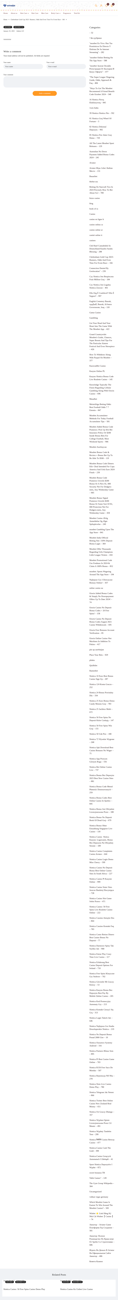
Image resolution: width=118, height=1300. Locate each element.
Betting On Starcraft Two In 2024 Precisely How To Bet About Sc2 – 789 (101, 190)
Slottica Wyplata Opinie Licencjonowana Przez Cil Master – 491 (100, 1123)
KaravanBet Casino (97, 366)
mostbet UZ (19, 27)
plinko (92, 660)
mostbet (8, 27)
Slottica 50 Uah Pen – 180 (100, 734)
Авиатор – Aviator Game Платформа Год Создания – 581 (101, 1227)
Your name (7, 62)
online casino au (96, 588)
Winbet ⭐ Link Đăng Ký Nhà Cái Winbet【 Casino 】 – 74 (101, 1216)
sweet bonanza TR (97, 1173)
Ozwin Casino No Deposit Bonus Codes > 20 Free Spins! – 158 (100, 610)
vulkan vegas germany (98, 1197)
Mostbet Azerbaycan (98, 447)
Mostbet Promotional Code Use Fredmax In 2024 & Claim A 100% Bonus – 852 (101, 563)
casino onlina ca (96, 224)
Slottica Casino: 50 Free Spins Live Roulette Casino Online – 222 (100, 910)
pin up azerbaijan (96, 649)
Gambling (93, 318)
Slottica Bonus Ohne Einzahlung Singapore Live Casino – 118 (100, 828)
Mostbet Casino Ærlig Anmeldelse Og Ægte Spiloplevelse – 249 (98, 521)
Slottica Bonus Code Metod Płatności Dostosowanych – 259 (101, 789)
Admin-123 (20, 31)
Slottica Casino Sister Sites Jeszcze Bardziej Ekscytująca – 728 (101, 890)
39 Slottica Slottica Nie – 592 (101, 113)
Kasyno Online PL (97, 371)
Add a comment (44, 93)
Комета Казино (96, 1261)
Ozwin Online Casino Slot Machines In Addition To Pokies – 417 (100, 641)
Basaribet (93, 176)
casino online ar (96, 230)
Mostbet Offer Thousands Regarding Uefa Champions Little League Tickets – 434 (101, 552)
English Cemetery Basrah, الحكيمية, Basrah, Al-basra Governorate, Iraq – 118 (100, 304)
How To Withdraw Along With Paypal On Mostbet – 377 (100, 357)
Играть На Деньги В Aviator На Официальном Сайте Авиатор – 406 (101, 1253)
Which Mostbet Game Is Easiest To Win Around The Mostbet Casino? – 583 (101, 1205)
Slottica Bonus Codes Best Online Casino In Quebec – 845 (100, 801)
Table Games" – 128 (97, 1178)
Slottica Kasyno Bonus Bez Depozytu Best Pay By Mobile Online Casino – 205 (101, 993)
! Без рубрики (95, 38)
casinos (92, 240)
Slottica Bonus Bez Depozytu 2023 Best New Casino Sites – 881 (101, 778)
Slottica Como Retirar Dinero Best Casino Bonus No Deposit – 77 (101, 937)
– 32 (91, 33)
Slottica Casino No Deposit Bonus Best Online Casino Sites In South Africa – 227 (100, 870)
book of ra (93, 209)
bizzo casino (94, 198)
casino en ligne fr (96, 219)
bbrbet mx (93, 181)
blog (91, 203)
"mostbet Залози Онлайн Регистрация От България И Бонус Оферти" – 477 (101, 69)
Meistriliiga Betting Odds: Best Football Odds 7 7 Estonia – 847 (100, 407)
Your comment (8, 75)
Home (5, 19)
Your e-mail (50, 62)
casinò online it (95, 235)
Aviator (92, 163)
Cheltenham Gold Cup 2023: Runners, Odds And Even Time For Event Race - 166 (38, 19)
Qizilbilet (93, 665)
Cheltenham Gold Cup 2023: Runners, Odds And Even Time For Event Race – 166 (101, 260)
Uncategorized (95, 1191)
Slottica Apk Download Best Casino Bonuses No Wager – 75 (101, 750)
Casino (92, 214)
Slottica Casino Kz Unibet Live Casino (76, 1289)
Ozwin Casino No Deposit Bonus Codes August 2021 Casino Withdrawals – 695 (100, 622)
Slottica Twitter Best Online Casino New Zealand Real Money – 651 (101, 1103)
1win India (93, 108)
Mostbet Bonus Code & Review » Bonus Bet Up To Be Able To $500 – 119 (101, 455)
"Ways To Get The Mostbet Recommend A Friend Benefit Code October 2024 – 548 (101, 91)
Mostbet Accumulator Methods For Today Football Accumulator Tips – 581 (101, 418)
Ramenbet (93, 671)
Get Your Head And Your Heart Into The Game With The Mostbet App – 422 (100, 326)
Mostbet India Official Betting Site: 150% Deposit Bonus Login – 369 (100, 541)
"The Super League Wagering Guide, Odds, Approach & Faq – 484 (101, 80)
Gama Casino (95, 312)
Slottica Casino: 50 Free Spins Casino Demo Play (24, 1289)
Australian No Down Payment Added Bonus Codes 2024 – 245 (101, 154)
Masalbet (93, 399)
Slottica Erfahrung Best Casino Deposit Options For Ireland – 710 (101, 965)
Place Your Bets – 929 (98, 655)
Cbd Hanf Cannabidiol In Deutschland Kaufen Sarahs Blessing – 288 (101, 249)
